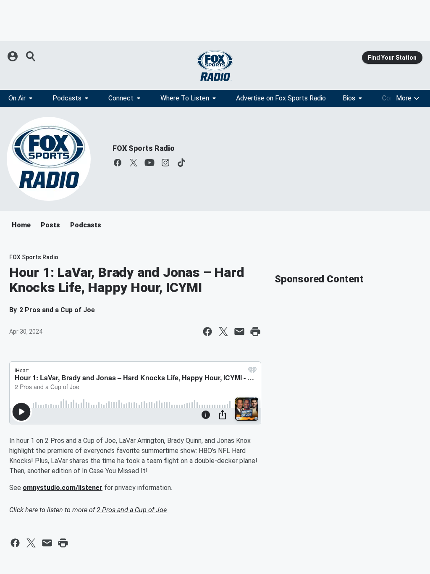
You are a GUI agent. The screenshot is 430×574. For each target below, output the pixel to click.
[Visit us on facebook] (118, 163)
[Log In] (13, 56)
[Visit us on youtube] (149, 163)
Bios (349, 98)
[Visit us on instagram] (165, 163)
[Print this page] (255, 331)
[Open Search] (31, 56)
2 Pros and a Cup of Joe (132, 510)
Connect (121, 98)
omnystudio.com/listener (62, 488)
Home (21, 225)
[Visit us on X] (133, 163)
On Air (17, 98)
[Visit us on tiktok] (181, 163)
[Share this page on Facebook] (207, 331)
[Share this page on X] (223, 331)
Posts (50, 225)
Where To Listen (184, 98)
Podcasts (66, 98)
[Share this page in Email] (239, 331)
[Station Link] (215, 65)
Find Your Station (392, 57)
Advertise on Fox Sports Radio (281, 98)
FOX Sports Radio (144, 148)
